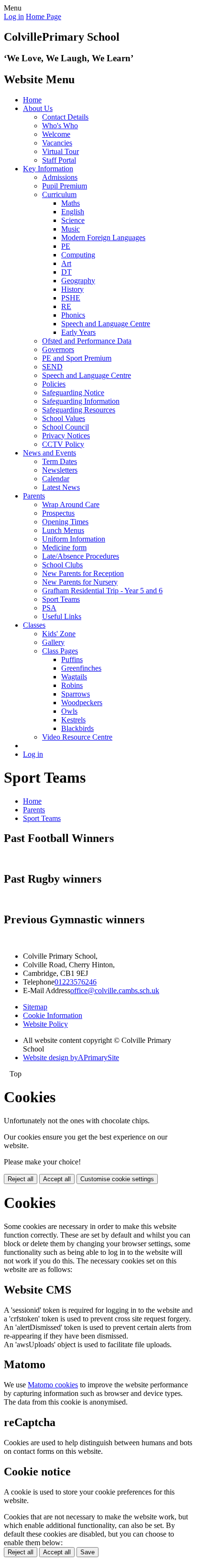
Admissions (59, 177)
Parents (34, 496)
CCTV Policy (63, 444)
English (72, 212)
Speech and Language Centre (105, 324)
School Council (65, 427)
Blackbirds (77, 728)
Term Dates (59, 461)
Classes (34, 625)
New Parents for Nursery (80, 582)
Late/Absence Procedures (80, 556)
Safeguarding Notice (73, 392)
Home (32, 100)
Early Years (78, 332)
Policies (54, 384)
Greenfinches (81, 668)
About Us (38, 108)
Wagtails (74, 677)
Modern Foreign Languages (103, 237)
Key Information (48, 169)
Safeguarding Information (81, 401)
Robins (72, 685)
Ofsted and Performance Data (86, 341)
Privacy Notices (66, 436)
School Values (63, 418)
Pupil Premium (64, 186)
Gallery (53, 642)
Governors (58, 349)
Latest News (61, 487)
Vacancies (57, 143)
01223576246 (76, 982)
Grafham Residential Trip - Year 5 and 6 (102, 591)
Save (87, 1552)
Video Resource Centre (77, 737)
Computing (78, 255)
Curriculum (59, 194)
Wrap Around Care (70, 504)
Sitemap (35, 1007)
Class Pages (60, 651)
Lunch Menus (63, 530)
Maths (70, 203)
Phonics (73, 315)
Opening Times (65, 522)
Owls (69, 711)
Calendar (55, 479)
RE (66, 306)
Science (73, 220)
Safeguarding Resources (78, 410)
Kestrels (73, 720)
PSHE (70, 298)
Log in (14, 16)
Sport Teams (61, 599)
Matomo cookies (53, 1385)
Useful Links (61, 616)
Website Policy (45, 1024)
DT (66, 272)
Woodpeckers (81, 702)
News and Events (49, 453)
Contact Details (65, 117)
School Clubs (62, 565)
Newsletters (59, 470)
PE (65, 246)
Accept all (57, 1179)
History (72, 289)
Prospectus (58, 513)
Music (70, 229)
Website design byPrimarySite (71, 1057)
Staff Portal (59, 160)
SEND (52, 367)
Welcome (56, 134)
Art (66, 263)
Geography (78, 281)
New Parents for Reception (83, 573)
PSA (49, 608)
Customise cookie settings (117, 1179)
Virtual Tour (60, 151)
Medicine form (64, 547)
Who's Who (60, 126)
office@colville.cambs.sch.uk (114, 990)
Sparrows (75, 694)
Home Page (43, 16)
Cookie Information (52, 1015)
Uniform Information (73, 539)
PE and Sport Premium (76, 358)
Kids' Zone (59, 634)
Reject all (20, 1179)
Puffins (72, 659)
